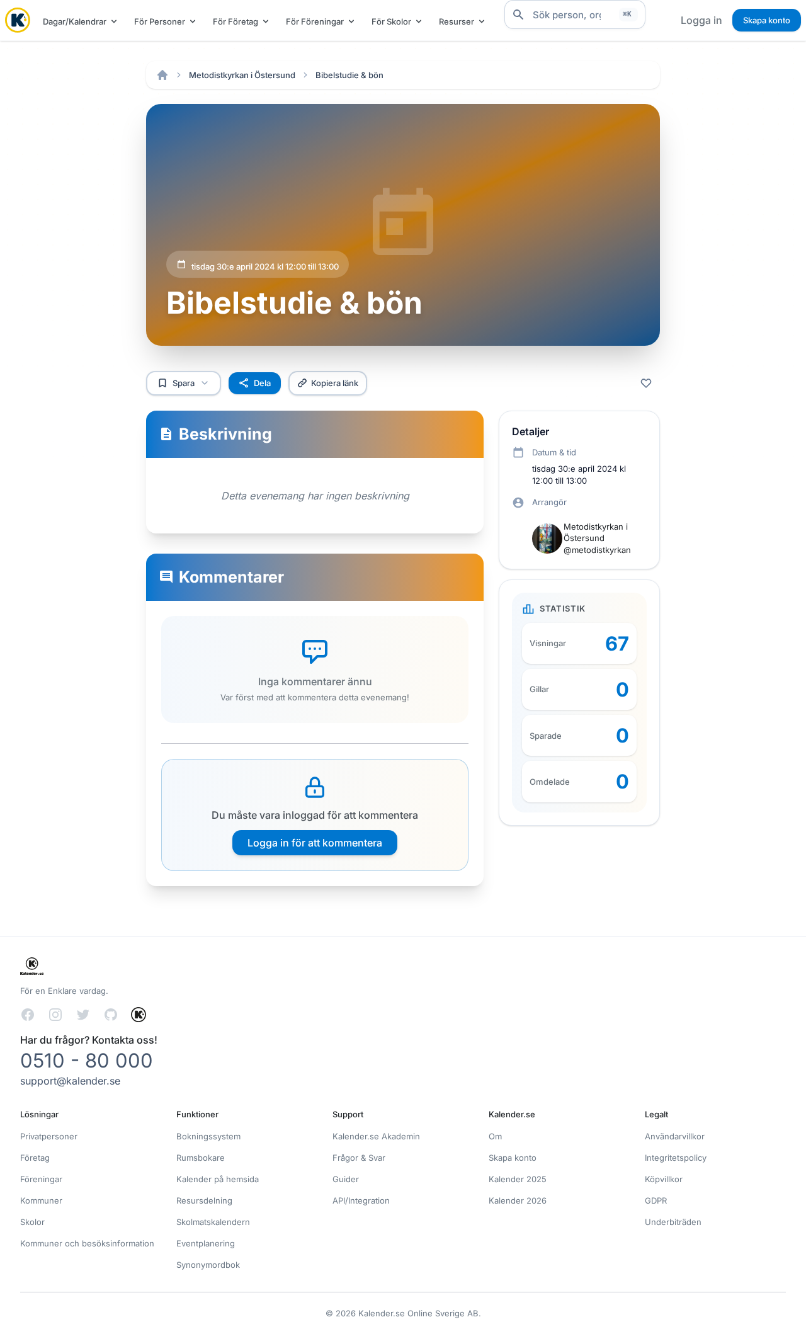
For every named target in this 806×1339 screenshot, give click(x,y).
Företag (35, 1158)
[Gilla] (646, 383)
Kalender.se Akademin (376, 1136)
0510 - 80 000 (86, 1060)
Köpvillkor (664, 1179)
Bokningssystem (208, 1136)
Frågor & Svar (358, 1158)
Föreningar (41, 1179)
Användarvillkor (675, 1136)
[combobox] (574, 14)
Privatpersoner (48, 1136)
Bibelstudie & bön (349, 75)
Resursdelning (204, 1200)
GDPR (656, 1200)
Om (495, 1136)
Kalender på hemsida (217, 1179)
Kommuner (41, 1200)
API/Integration (361, 1200)
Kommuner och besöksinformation (87, 1243)
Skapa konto (766, 20)
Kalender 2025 (518, 1179)
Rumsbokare (200, 1158)
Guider (345, 1179)
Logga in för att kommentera (314, 842)
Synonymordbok (208, 1265)
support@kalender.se (70, 1080)
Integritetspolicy (676, 1158)
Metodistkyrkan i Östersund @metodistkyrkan (597, 538)
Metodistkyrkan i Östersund (242, 75)
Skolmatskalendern (213, 1222)
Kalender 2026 (518, 1200)
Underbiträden (673, 1222)
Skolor (32, 1222)
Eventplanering (205, 1243)
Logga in (701, 20)
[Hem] (162, 75)
